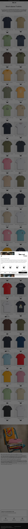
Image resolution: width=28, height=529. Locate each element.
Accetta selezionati (14, 272)
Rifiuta (5, 272)
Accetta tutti (22, 272)
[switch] (11, 267)
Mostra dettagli (24, 270)
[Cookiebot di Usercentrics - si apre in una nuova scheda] (24, 256)
